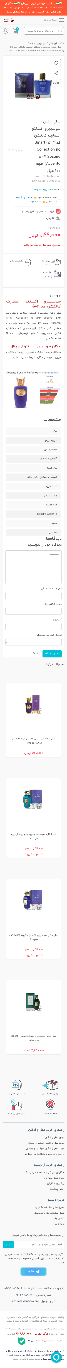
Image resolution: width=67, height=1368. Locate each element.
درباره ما (59, 1224)
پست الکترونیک (53, 604)
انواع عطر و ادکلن (54, 1137)
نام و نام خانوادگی (51, 589)
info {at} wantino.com (25, 1301)
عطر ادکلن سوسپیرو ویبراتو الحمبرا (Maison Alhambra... (33, 1038)
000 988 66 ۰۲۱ (25, 1295)
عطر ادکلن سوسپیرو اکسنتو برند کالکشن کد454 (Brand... (33, 741)
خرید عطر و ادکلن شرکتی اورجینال (45, 1148)
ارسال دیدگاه (52, 654)
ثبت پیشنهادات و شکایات (49, 1213)
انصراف (35, 654)
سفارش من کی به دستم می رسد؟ (45, 1172)
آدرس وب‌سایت (53, 619)
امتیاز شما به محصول (49, 635)
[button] (15, 31)
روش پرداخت (57, 1189)
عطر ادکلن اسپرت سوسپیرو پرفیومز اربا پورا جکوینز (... (34, 836)
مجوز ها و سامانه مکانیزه (49, 1207)
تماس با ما (58, 1218)
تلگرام (31, 1271)
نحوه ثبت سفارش (54, 1178)
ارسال (8, 1244)
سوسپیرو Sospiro (43, 189)
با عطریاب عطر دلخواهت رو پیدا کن (44, 1154)
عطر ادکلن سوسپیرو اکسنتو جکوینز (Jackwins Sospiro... (33, 937)
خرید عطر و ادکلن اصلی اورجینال (46, 1143)
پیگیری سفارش (55, 1183)
